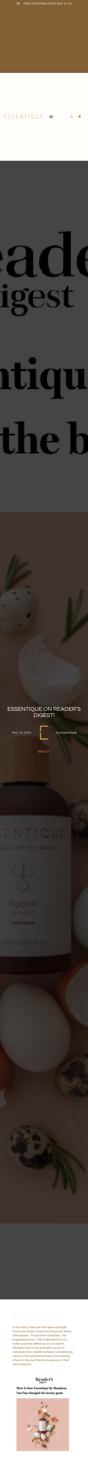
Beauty (44, 751)
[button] (51, 117)
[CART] (77, 116)
